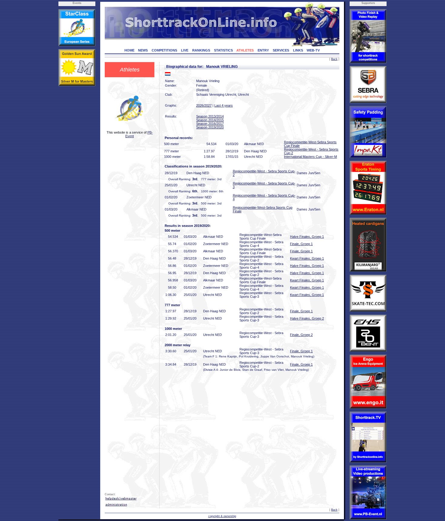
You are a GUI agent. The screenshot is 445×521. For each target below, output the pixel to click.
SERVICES (281, 50)
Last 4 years (223, 105)
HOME (129, 50)
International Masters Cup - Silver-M (310, 156)
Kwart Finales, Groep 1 (307, 258)
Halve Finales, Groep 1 (307, 236)
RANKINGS (201, 50)
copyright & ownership (222, 516)
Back (334, 59)
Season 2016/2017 (210, 123)
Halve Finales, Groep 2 (307, 318)
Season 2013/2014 (210, 116)
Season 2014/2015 (210, 120)
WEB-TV (313, 50)
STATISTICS (223, 50)
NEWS (143, 50)
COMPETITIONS (164, 50)
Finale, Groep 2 (301, 335)
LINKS (298, 50)
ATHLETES (245, 50)
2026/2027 (204, 105)
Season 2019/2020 (210, 127)
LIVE (184, 50)
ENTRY (263, 50)
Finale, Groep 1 (301, 244)
